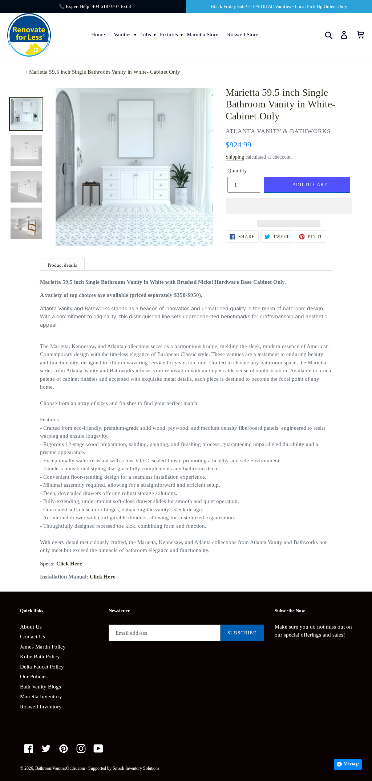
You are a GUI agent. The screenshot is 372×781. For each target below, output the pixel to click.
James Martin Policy (43, 647)
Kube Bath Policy (40, 656)
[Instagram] (81, 748)
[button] (289, 206)
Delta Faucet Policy (42, 667)
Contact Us (32, 636)
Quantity (237, 170)
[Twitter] (46, 748)
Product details (62, 265)
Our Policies (34, 676)
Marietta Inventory (41, 696)
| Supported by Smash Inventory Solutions (122, 768)
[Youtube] (98, 748)
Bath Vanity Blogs (40, 687)
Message (351, 763)
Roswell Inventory (41, 707)
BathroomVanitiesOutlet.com (60, 768)
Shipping (235, 157)
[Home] (22, 72)
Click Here (69, 564)
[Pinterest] (63, 748)
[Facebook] (28, 748)
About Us (31, 627)
